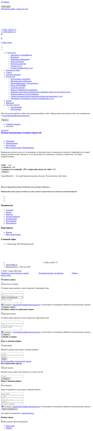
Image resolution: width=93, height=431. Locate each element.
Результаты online (8, 9)
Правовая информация (20, 59)
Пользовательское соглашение (51, 273)
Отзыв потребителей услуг (22, 68)
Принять (5, 120)
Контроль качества (18, 64)
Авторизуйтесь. (27, 413)
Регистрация (16, 109)
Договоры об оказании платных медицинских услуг (32, 98)
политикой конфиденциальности (16, 116)
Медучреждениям (13, 234)
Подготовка (11, 145)
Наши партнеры (17, 61)
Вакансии (10, 103)
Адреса (9, 72)
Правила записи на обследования (24, 94)
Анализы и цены (13, 70)
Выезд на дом (22, 9)
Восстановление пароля (21, 361)
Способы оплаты (18, 88)
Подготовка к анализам (20, 79)
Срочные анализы (13, 75)
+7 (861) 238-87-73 (8, 30)
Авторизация (16, 107)
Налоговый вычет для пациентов (24, 83)
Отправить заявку (8, 307)
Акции (9, 101)
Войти (4, 359)
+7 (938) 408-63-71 (8, 32)
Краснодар (10, 426)
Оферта (75, 273)
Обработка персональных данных (15, 273)
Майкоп (9, 428)
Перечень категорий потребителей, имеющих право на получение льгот (40, 92)
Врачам (9, 232)
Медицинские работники (21, 81)
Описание (10, 141)
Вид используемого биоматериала (20, 148)
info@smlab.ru (11, 265)
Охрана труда (16, 66)
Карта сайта (6, 275)
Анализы (9, 210)
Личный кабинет (13, 217)
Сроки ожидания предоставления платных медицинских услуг (37, 96)
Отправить (6, 334)
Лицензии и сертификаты (21, 55)
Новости (9, 214)
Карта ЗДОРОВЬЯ (18, 85)
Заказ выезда (11, 223)
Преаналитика (12, 143)
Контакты (15, 57)
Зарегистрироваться (9, 409)
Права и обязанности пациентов (24, 90)
